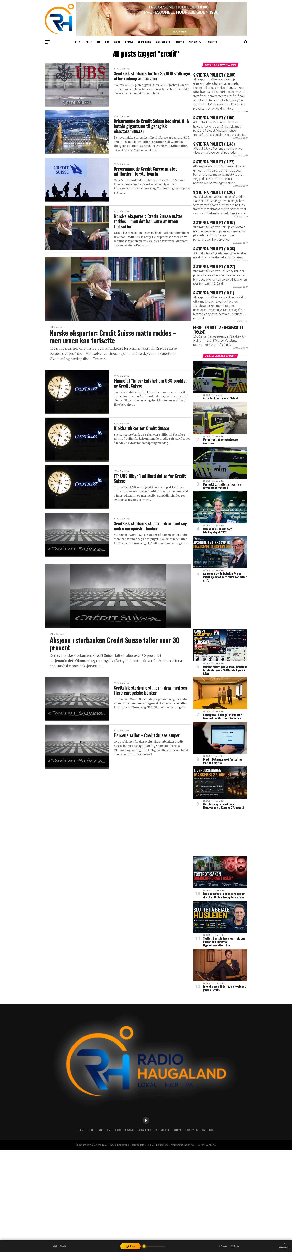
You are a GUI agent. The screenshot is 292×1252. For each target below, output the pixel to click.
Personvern (195, 42)
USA (107, 42)
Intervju (179, 42)
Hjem (77, 42)
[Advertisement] (220, 607)
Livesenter (211, 42)
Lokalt (88, 42)
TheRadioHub (284, 1247)
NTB (98, 42)
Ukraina (129, 42)
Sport (117, 42)
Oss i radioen (163, 42)
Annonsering (145, 42)
